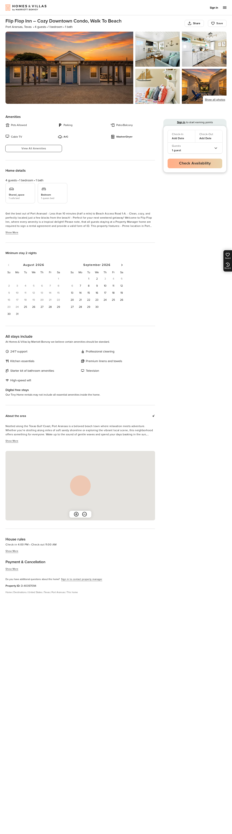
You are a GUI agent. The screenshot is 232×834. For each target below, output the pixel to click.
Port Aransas (58, 592)
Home (8, 592)
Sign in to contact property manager (81, 579)
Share (196, 23)
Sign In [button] (214, 7)
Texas (47, 592)
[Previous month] (8, 265)
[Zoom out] (84, 514)
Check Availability (195, 163)
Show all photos (215, 99)
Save (219, 23)
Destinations (20, 592)
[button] (25, 306)
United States (35, 592)
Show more (11, 232)
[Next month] (122, 265)
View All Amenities (33, 148)
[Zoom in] (76, 514)
